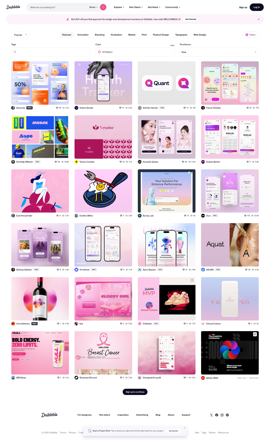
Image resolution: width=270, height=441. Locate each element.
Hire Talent (134, 7)
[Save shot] (57, 99)
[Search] (103, 7)
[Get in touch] (50, 99)
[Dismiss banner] (184, 427)
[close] (258, 19)
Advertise (254, 378)
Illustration (116, 34)
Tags (13, 44)
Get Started (190, 19)
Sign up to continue (135, 392)
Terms (63, 432)
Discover (66, 34)
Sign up (243, 7)
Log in (257, 7)
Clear (172, 45)
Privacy (72, 432)
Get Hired (153, 7)
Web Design (200, 34)
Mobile (131, 34)
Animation (83, 34)
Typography (181, 34)
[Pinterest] (227, 414)
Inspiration (123, 414)
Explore (118, 7)
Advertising (142, 414)
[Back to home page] (13, 7)
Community (171, 7)
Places (212, 432)
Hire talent (104, 414)
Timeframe (185, 44)
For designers (85, 414)
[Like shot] (63, 99)
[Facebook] (216, 414)
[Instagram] (222, 414)
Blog (158, 414)
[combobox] (57, 7)
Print (144, 34)
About (171, 414)
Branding (100, 34)
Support (186, 414)
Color (98, 44)
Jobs (197, 432)
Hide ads (241, 378)
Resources (223, 432)
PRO (30, 108)
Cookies (83, 432)
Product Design (161, 34)
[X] (211, 414)
